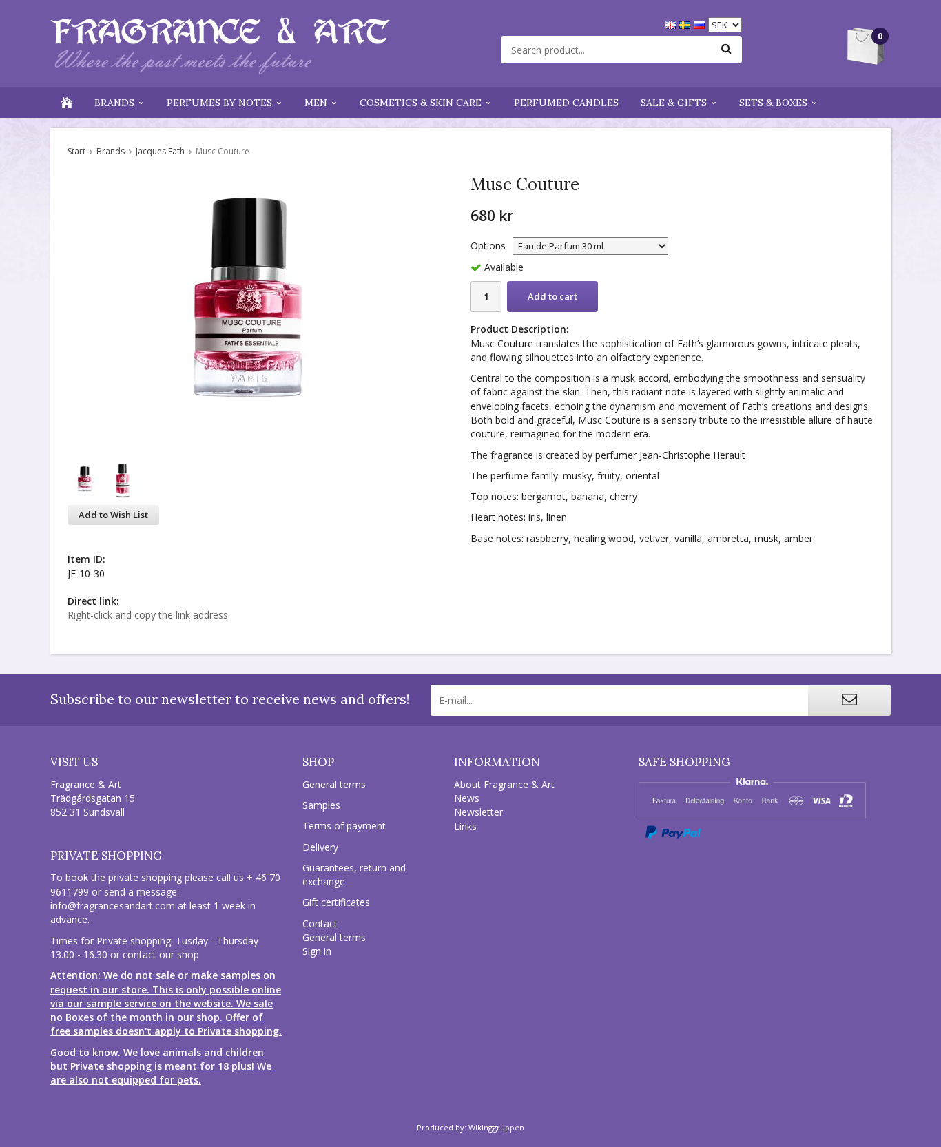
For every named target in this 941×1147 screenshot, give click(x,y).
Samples (321, 805)
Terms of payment (344, 825)
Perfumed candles (566, 102)
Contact (320, 923)
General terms (334, 784)
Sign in (316, 951)
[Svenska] (686, 23)
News (466, 798)
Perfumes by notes (219, 102)
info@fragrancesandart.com (112, 905)
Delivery (320, 847)
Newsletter (478, 811)
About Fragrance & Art (504, 784)
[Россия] (701, 23)
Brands (114, 102)
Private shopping (106, 855)
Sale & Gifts (674, 102)
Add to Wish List (113, 514)
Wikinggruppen (496, 1127)
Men (315, 102)
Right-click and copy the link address (148, 614)
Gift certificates (336, 902)
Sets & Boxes (773, 102)
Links (465, 826)
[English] (672, 23)
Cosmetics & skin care (421, 102)
